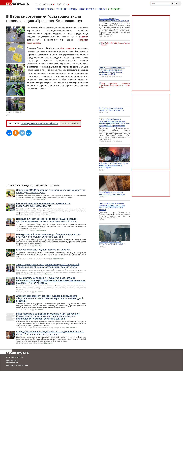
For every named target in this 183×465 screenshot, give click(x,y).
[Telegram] (22, 133)
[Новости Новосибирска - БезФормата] (15, 3)
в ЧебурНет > (115, 9)
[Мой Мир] (29, 133)
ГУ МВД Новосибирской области (39, 123)
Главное (40, 9)
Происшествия (86, 9)
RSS (26, 365)
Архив (50, 9)
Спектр (83, 37)
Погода (73, 9)
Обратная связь (12, 360)
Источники (61, 9)
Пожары (101, 9)
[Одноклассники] (16, 133)
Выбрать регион (12, 362)
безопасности (67, 48)
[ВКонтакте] (9, 133)
